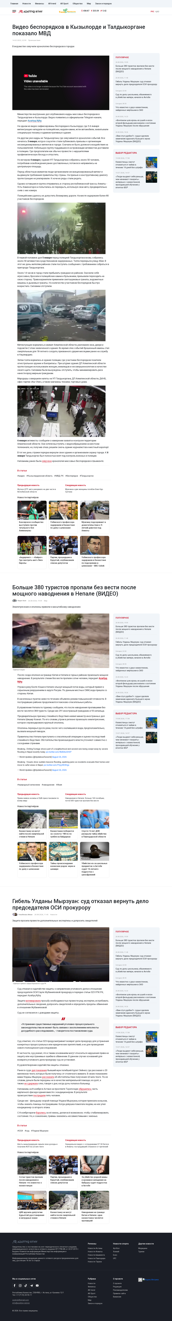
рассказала (48, 1077)
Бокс (115, 1255)
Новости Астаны (95, 1248)
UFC (114, 1258)
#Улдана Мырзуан (39, 1131)
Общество (78, 3)
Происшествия (34, 40)
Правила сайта (119, 1293)
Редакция (117, 1287)
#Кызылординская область (39, 476)
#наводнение (48, 785)
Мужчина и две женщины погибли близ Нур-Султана (84, 490)
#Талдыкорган (87, 476)
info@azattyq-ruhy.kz (21, 1303)
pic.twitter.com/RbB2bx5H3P (59, 752)
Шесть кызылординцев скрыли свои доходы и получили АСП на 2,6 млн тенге (37, 1145)
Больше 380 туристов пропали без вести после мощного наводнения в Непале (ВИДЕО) (135, 69)
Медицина (142, 1248)
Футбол (116, 1248)
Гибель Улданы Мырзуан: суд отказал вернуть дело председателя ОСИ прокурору (136, 83)
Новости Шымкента (96, 1255)
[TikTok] (26, 1285)
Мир (89, 3)
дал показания (39, 1070)
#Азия (59, 785)
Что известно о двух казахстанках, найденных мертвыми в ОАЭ (132, 108)
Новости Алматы (95, 1252)
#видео (21, 476)
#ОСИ (20, 1131)
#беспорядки (71, 476)
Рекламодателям (120, 1290)
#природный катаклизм (28, 785)
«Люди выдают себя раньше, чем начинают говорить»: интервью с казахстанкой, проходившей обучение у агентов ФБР (130, 182)
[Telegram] (31, 1286)
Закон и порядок (103, 3)
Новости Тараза (95, 1262)
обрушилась (85, 1089)
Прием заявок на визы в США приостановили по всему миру (38, 799)
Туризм (141, 1252)
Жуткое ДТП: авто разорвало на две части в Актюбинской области (36, 490)
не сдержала (31, 1083)
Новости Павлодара (96, 1258)
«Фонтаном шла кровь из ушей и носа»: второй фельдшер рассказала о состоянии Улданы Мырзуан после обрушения (136, 123)
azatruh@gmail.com (20, 1300)
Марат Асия (22, 601)
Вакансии (117, 1297)
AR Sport (64, 3)
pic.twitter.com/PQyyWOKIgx (56, 765)
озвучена (47, 461)
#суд (27, 1131)
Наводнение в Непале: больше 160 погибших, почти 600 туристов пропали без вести (84, 799)
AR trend (52, 3)
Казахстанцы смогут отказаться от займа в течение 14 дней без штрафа (129, 165)
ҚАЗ (157, 12)
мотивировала (33, 1000)
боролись (41, 1112)
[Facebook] (14, 1285)
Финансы (39, 3)
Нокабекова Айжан (25, 915)
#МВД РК (59, 476)
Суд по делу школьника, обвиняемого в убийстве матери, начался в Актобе (134, 95)
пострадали (39, 1095)
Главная (14, 3)
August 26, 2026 (59, 757)
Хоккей (116, 1252)
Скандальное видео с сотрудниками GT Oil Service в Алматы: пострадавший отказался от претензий (87, 1145)
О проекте (117, 1283)
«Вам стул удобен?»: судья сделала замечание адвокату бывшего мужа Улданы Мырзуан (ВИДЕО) (133, 139)
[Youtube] (37, 1286)
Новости (26, 3)
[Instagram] (20, 1285)
